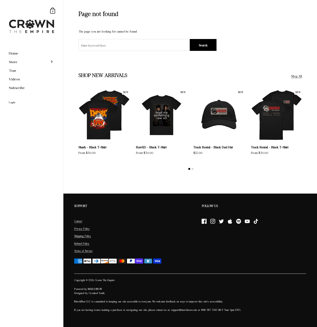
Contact (78, 221)
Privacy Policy (82, 228)
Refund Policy (81, 243)
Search (203, 45)
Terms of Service (83, 250)
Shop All (296, 76)
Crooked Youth (97, 293)
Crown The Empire (105, 280)
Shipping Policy (82, 236)
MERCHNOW (95, 289)
